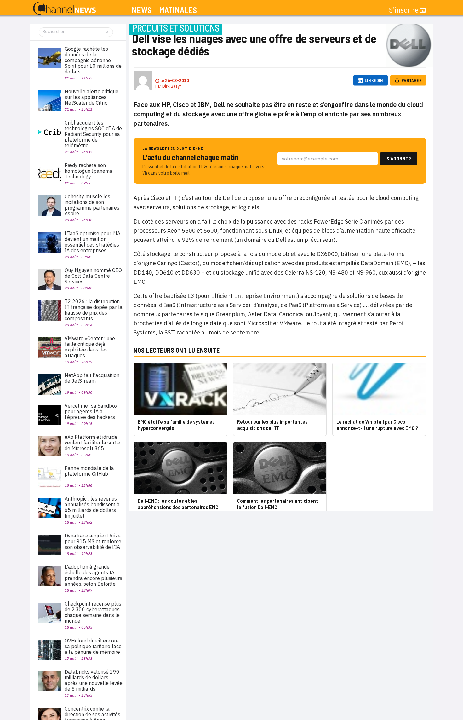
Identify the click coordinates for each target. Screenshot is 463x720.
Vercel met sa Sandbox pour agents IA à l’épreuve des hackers (91, 411)
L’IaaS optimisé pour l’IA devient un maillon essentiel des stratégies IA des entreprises (92, 241)
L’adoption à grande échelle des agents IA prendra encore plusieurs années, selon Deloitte (93, 575)
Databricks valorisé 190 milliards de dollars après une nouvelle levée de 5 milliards (94, 680)
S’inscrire (404, 10)
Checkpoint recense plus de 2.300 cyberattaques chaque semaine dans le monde (93, 612)
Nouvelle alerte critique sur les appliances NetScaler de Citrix (91, 97)
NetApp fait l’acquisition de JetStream (92, 378)
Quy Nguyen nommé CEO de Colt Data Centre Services (93, 276)
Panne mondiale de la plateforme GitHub (89, 471)
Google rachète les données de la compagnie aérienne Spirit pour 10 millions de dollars (93, 60)
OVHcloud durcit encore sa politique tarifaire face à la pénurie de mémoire (93, 646)
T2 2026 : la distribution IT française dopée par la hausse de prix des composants (94, 310)
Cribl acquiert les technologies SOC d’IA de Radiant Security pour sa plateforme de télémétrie (93, 133)
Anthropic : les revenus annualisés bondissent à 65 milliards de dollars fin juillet (92, 507)
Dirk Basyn (172, 86)
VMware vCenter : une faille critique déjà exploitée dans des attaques (90, 346)
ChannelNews (64, 8)
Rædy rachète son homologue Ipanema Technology (88, 171)
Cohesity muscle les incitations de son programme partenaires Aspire (92, 205)
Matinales (178, 10)
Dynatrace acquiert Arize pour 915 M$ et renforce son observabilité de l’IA (93, 541)
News (141, 10)
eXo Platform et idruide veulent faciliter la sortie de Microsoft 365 (92, 442)
